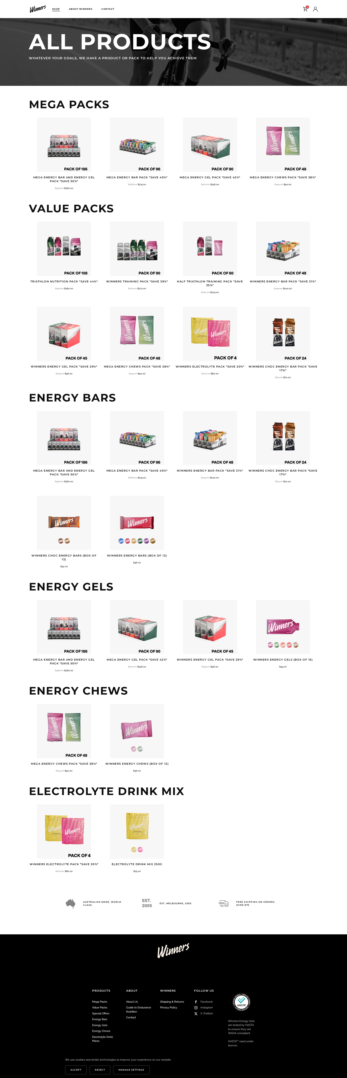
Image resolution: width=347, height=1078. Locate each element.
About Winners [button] (81, 9)
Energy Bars (99, 1019)
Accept (75, 1069)
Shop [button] (56, 9)
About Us (132, 1001)
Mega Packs (99, 1001)
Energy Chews (101, 1031)
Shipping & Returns (172, 1001)
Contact (107, 9)
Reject (100, 1069)
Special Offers (100, 1013)
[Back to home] (38, 9)
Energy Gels (99, 1025)
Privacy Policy (168, 1007)
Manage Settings (131, 1069)
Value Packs (99, 1007)
